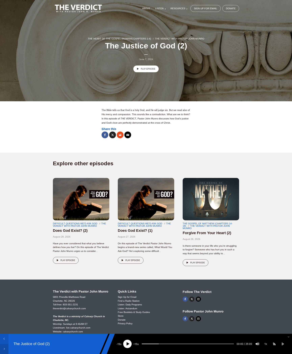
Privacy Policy (125, 323)
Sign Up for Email (205, 8)
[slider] (188, 343)
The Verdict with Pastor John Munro (179, 38)
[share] (282, 344)
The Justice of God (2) (32, 344)
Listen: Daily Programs (130, 304)
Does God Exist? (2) (70, 230)
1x (265, 343)
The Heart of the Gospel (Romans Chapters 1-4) (119, 38)
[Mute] (257, 344)
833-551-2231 (70, 304)
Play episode (148, 69)
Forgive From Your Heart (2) (207, 233)
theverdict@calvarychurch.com (69, 308)
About (146, 8)
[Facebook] (185, 299)
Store (121, 315)
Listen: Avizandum (127, 308)
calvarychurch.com (73, 331)
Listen (159, 8)
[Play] (127, 344)
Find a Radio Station (129, 300)
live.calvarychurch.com (78, 327)
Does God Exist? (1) (135, 230)
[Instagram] (198, 299)
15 (118, 344)
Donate (231, 8)
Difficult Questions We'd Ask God (75, 223)
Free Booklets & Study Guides (134, 312)
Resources (178, 8)
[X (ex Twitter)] (191, 299)
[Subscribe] (274, 344)
